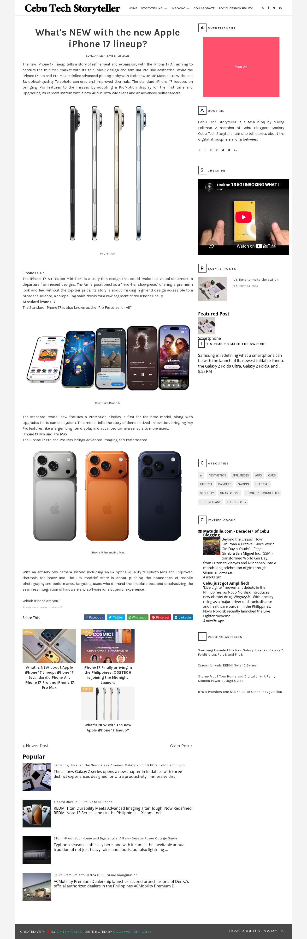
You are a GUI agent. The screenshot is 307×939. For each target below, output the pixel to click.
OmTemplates (69, 931)
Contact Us (273, 931)
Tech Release (210, 502)
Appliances (240, 475)
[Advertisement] (241, 417)
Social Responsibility (262, 493)
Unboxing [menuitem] (178, 8)
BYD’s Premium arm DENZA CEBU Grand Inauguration (96, 875)
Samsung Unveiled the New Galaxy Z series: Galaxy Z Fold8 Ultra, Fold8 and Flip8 (119, 765)
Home (234, 931)
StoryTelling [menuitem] (152, 8)
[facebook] (269, 8)
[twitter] (274, 8)
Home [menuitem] (133, 8)
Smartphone (229, 493)
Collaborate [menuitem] (204, 8)
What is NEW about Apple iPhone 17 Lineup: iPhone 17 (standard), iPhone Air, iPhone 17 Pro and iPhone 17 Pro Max (49, 677)
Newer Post (37, 745)
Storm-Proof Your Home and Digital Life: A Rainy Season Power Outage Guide (115, 838)
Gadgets (224, 484)
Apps (258, 475)
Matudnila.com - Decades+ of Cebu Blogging (236, 533)
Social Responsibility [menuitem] (235, 8)
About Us (251, 931)
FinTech (206, 484)
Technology (236, 502)
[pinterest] (263, 8)
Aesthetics (217, 475)
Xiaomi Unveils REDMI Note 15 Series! (83, 802)
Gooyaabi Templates (132, 931)
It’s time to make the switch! (256, 279)
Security (207, 493)
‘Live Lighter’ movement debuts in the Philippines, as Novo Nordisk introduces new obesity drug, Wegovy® (236, 592)
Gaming (243, 484)
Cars (272, 475)
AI (201, 475)
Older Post (179, 745)
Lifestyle (262, 484)
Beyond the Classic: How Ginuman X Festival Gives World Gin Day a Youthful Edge (248, 544)
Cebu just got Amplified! (226, 583)
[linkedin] (280, 8)
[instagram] (211, 150)
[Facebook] (200, 150)
